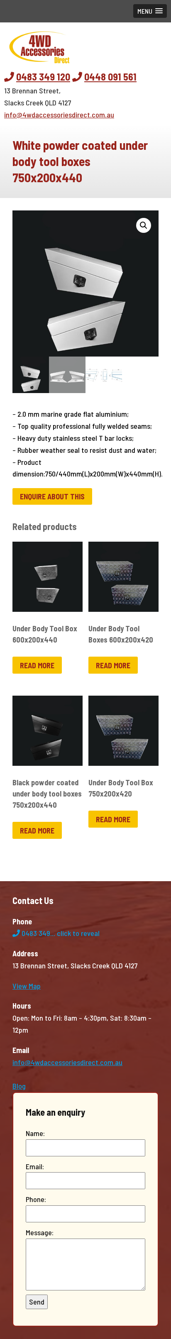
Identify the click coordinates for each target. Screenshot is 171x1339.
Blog (19, 1085)
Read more (37, 665)
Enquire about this (52, 496)
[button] (150, 11)
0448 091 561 (110, 77)
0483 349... (60, 933)
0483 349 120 (43, 77)
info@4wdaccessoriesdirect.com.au (59, 114)
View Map (26, 985)
